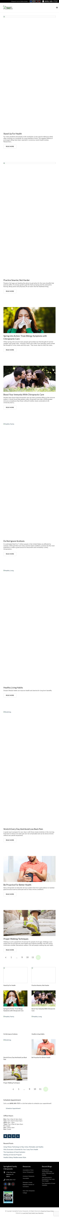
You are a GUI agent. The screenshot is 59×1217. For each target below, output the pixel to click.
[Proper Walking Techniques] (29, 923)
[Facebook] (31, 1)
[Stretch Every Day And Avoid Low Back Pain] (29, 768)
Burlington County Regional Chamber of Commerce (28, 1184)
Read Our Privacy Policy (47, 1211)
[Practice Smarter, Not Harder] (29, 219)
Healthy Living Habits (13, 687)
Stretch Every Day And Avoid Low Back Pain (23, 829)
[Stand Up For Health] (29, 73)
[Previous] (5, 957)
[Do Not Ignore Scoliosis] (29, 480)
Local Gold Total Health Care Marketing (32, 1213)
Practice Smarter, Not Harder (16, 280)
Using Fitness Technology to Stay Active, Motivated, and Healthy (23, 1147)
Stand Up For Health (12, 133)
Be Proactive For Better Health (17, 884)
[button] (57, 7)
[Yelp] (36, 1)
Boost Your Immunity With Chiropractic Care (23, 394)
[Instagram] (33, 1)
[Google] (9, 1136)
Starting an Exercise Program (12, 1155)
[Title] (39, 1)
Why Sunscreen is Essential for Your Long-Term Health (20, 1149)
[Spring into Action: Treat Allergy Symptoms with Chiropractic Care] (29, 320)
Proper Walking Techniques (15, 939)
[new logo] (8, 7)
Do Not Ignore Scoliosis (14, 541)
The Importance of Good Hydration (14, 1152)
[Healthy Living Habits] (29, 627)
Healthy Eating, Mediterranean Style (14, 1157)
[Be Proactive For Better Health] (29, 869)
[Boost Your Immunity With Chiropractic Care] (29, 379)
